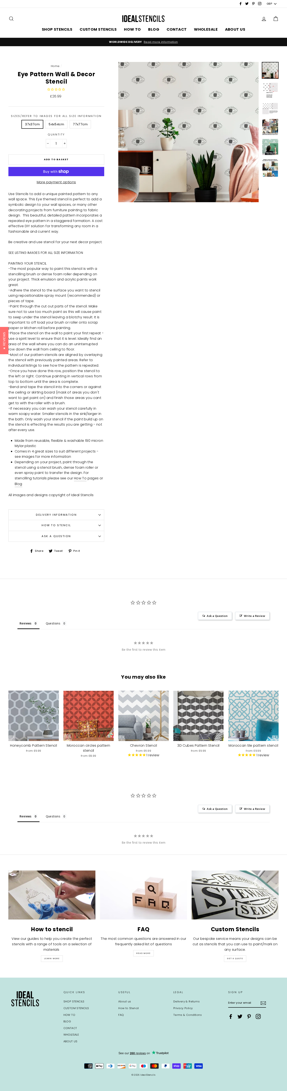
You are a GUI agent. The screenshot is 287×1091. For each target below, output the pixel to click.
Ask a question (56, 536)
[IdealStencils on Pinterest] (248, 1016)
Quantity (56, 134)
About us (124, 1001)
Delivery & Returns (186, 1001)
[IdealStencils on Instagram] (258, 1016)
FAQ (121, 1015)
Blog (18, 483)
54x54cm (56, 124)
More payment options (56, 182)
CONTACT (177, 29)
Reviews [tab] (26, 623)
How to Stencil (56, 525)
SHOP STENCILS (57, 29)
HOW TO (132, 29)
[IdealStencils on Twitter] (239, 1016)
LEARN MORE (52, 958)
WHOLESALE (206, 29)
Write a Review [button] (254, 616)
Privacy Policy (183, 1008)
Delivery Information (56, 515)
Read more (143, 953)
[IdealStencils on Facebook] (230, 1016)
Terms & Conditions (187, 1015)
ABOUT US (235, 29)
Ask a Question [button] (217, 616)
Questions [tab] (53, 623)
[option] (143, 42)
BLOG (153, 29)
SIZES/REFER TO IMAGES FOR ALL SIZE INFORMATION (56, 116)
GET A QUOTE (235, 958)
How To (80, 478)
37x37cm (32, 124)
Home (55, 66)
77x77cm (80, 124)
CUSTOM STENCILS (98, 29)
